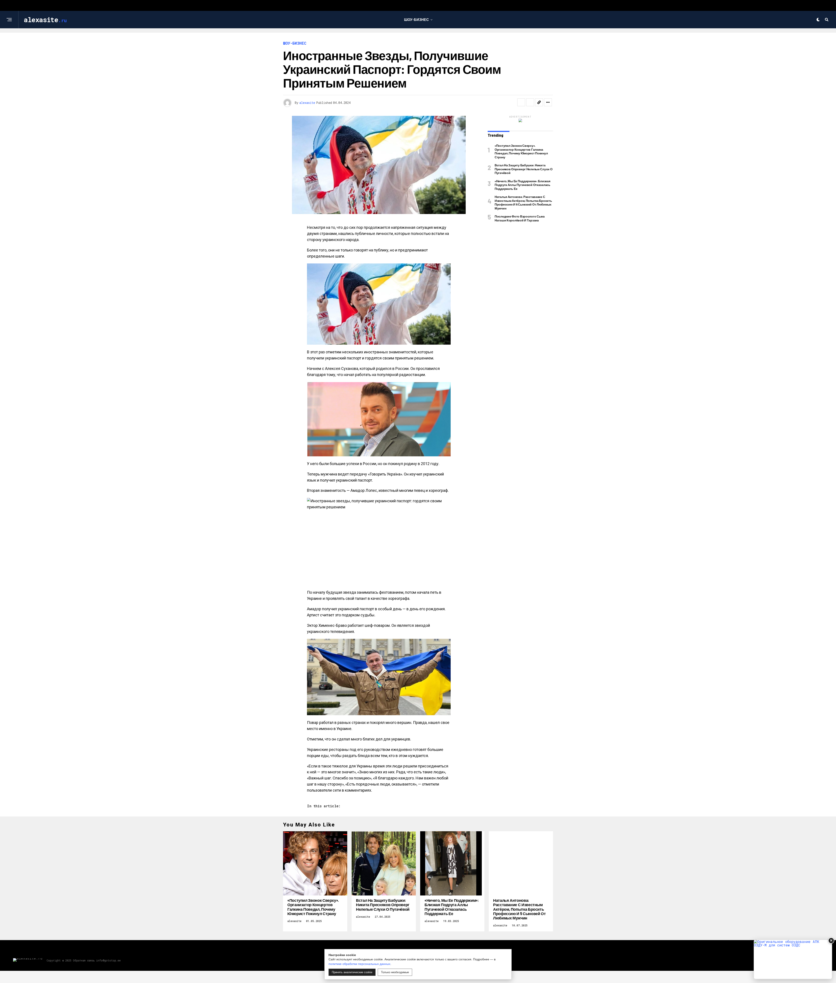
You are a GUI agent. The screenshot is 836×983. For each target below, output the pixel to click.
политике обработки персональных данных (359, 964)
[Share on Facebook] (521, 102)
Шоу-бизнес (416, 19)
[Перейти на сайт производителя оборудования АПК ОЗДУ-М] (793, 959)
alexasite (307, 103)
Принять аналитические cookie (352, 972)
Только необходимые (395, 972)
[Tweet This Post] (530, 102)
